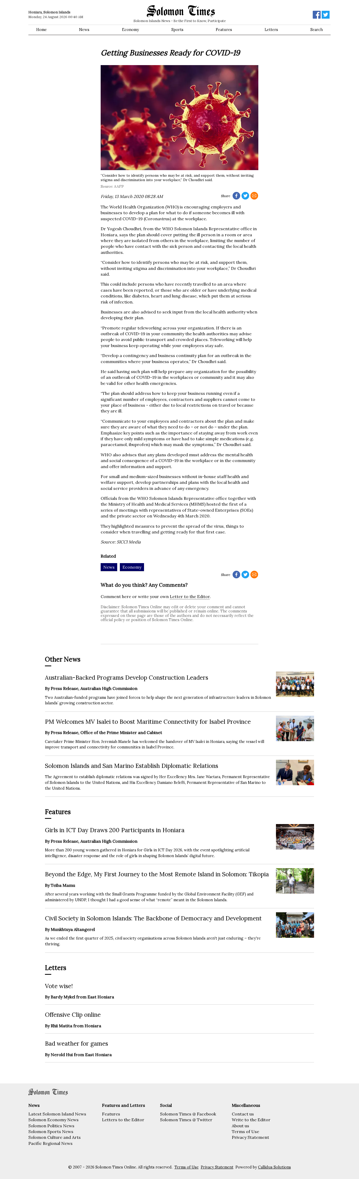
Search (316, 29)
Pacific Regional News (50, 1143)
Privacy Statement (250, 1137)
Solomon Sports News (50, 1131)
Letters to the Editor (123, 1119)
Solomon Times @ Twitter (186, 1119)
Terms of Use (245, 1131)
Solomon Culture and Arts (54, 1137)
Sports (177, 29)
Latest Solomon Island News (57, 1114)
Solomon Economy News (53, 1119)
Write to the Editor (251, 1119)
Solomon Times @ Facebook (188, 1114)
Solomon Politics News (51, 1125)
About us (240, 1125)
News (84, 29)
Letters (271, 29)
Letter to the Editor (190, 596)
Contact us (243, 1114)
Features (224, 29)
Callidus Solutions (274, 1167)
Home (41, 29)
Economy (130, 29)
